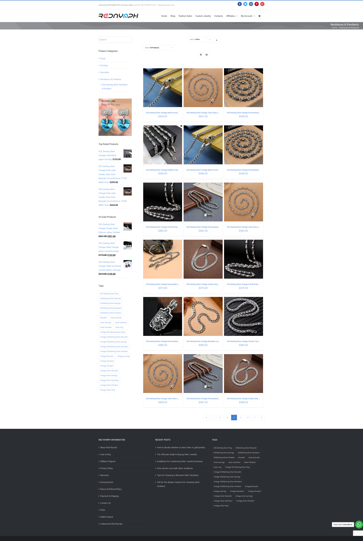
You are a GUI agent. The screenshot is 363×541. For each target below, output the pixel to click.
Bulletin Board (106, 517)
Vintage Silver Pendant (109, 385)
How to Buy (105, 454)
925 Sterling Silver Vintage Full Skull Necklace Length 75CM (170, 227)
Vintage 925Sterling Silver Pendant (114, 351)
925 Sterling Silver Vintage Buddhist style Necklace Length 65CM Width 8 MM (177, 170)
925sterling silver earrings (110, 303)
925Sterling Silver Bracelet (110, 298)
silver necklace (121, 322)
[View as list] (206, 55)
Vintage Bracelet (106, 356)
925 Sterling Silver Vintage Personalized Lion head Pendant (169, 341)
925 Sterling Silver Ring (109, 294)
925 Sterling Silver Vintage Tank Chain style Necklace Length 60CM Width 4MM (177, 398)
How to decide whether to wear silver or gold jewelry (181, 447)
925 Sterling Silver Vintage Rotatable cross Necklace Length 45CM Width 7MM (217, 341)
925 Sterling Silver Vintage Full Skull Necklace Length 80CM (251, 284)
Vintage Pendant (106, 366)
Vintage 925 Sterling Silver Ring (112, 332)
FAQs (102, 510)
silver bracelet (116, 318)
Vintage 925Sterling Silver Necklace (114, 347)
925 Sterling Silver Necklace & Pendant (115, 86)
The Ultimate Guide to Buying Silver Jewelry (177, 454)
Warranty (104, 475)
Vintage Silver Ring (107, 390)
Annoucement (106, 482)
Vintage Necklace (107, 361)
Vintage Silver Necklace (109, 380)
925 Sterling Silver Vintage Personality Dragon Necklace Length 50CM (174, 284)
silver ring (119, 327)
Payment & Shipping (109, 496)
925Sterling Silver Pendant (110, 313)
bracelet (103, 318)
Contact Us (105, 503)
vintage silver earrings (109, 375)
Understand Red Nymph (111, 524)
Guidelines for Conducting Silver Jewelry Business (180, 461)
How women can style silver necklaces (175, 468)
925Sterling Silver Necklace (111, 308)
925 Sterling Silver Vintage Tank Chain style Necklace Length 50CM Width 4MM (218, 113)
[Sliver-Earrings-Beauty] (115, 100)
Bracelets (104, 72)
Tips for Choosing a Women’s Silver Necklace (178, 475)
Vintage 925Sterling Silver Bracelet (114, 337)
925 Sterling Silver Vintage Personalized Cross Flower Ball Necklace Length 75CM (259, 170)
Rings (102, 58)
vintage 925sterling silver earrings (113, 342)
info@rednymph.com (166, 5)
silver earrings (105, 322)
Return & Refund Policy (111, 489)
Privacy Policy (106, 468)
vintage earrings (123, 356)
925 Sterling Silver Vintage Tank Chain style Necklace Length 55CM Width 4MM (258, 227)
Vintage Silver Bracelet (109, 371)
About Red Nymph (108, 447)
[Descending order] (217, 40)
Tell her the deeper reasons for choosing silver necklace (178, 484)
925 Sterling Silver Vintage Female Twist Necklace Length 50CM (252, 341)
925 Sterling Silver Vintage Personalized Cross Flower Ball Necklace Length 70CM (259, 113)
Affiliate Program (108, 461)
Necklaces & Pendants (110, 79)
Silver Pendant (106, 327)
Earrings (104, 65)
